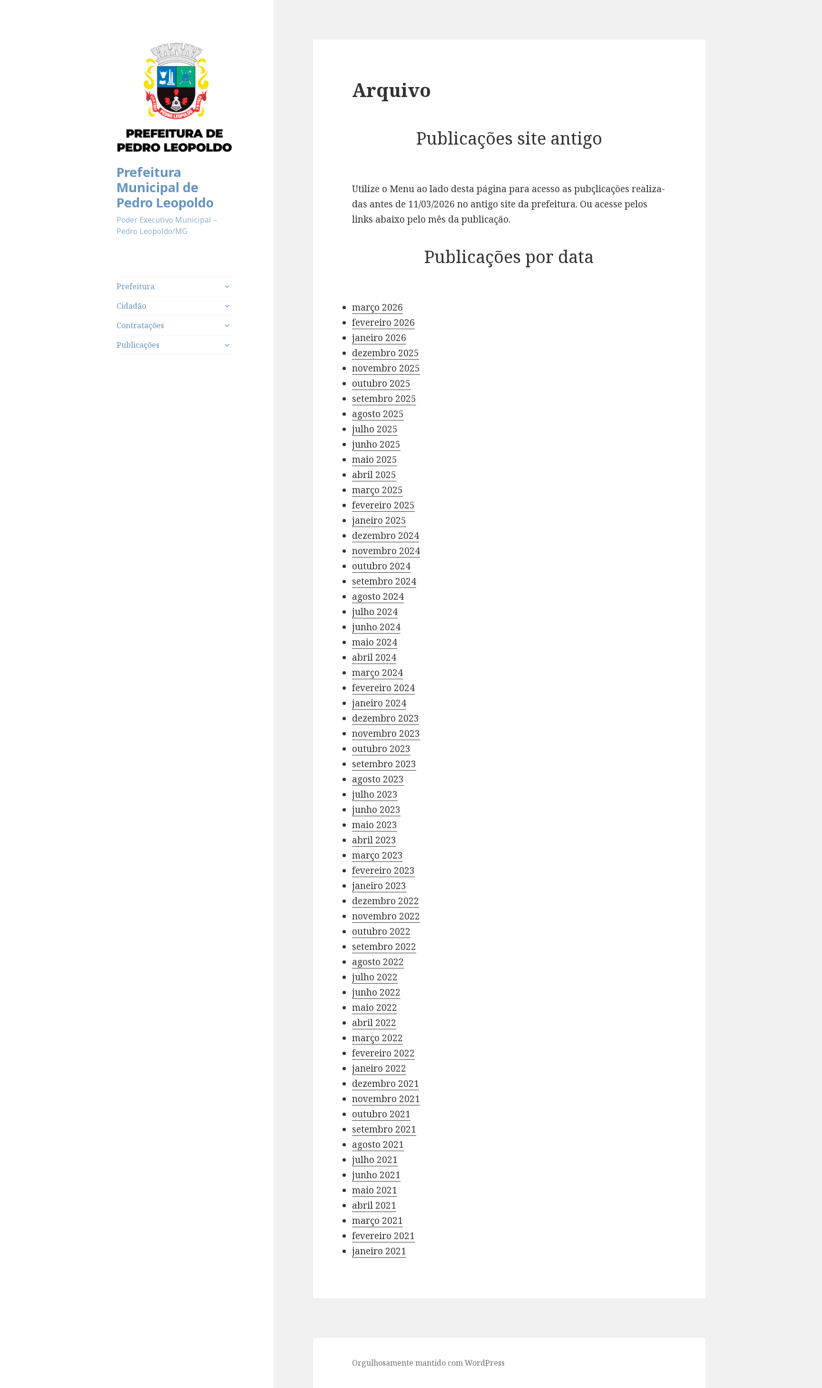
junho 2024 (376, 627)
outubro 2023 (381, 749)
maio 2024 (374, 642)
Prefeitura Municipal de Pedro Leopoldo (165, 187)
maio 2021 (374, 1190)
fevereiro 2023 (383, 870)
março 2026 (377, 307)
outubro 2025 (381, 383)
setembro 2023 (384, 764)
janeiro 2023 (379, 886)
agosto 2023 (378, 779)
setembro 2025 (384, 398)
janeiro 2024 (379, 703)
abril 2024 (374, 657)
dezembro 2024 (385, 535)
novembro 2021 (386, 1099)
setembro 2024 (384, 581)
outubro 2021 (381, 1114)
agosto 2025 (378, 414)
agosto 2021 (378, 1144)
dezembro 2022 (385, 901)
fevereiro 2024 (383, 688)
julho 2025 (375, 429)
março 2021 (377, 1220)
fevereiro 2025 (383, 505)
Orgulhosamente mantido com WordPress (428, 1363)
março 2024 (377, 672)
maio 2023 (374, 825)
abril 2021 (374, 1205)
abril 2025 (374, 475)
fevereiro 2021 (383, 1236)
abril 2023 (374, 840)
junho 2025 (376, 444)
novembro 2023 (386, 733)
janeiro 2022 (379, 1068)
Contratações (140, 325)
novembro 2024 (386, 551)
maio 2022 (374, 1007)
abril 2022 (374, 1023)
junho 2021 (376, 1175)
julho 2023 (375, 794)
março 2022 (377, 1038)
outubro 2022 (381, 931)
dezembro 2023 (385, 718)
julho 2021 (375, 1159)
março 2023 (377, 855)
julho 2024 (375, 612)
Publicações (138, 345)
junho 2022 (376, 992)
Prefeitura (136, 286)
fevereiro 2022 (383, 1053)
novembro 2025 (386, 368)
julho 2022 (375, 977)
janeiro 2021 (379, 1251)
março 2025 (377, 490)
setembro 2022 (384, 946)
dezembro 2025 (385, 353)
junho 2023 (376, 809)
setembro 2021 (384, 1129)
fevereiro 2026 (383, 322)
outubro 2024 (381, 566)
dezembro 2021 (385, 1083)
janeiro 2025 (379, 520)
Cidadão (131, 306)
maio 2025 (374, 459)
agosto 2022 (378, 962)
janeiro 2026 (379, 338)
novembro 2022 (386, 916)
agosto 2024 (378, 596)
